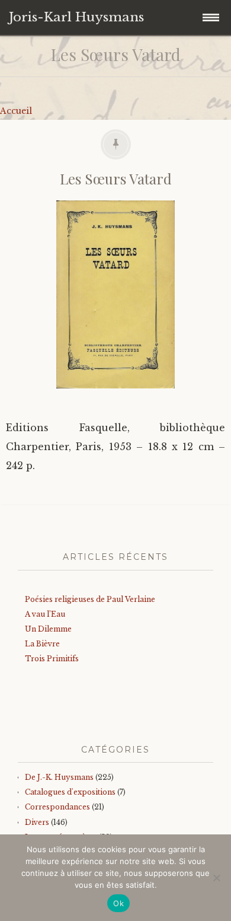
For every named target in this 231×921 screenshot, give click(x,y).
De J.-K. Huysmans (59, 777)
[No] (216, 878)
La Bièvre (42, 643)
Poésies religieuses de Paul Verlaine (90, 599)
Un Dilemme (48, 628)
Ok (118, 903)
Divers (37, 822)
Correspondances (57, 806)
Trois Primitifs (52, 658)
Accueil (16, 111)
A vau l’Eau (45, 614)
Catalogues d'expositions (70, 792)
